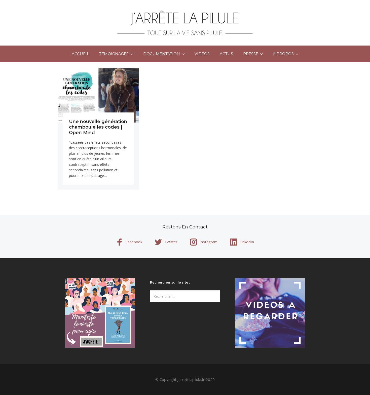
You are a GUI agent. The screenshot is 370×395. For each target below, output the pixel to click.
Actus (226, 53)
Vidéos (202, 53)
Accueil (80, 53)
